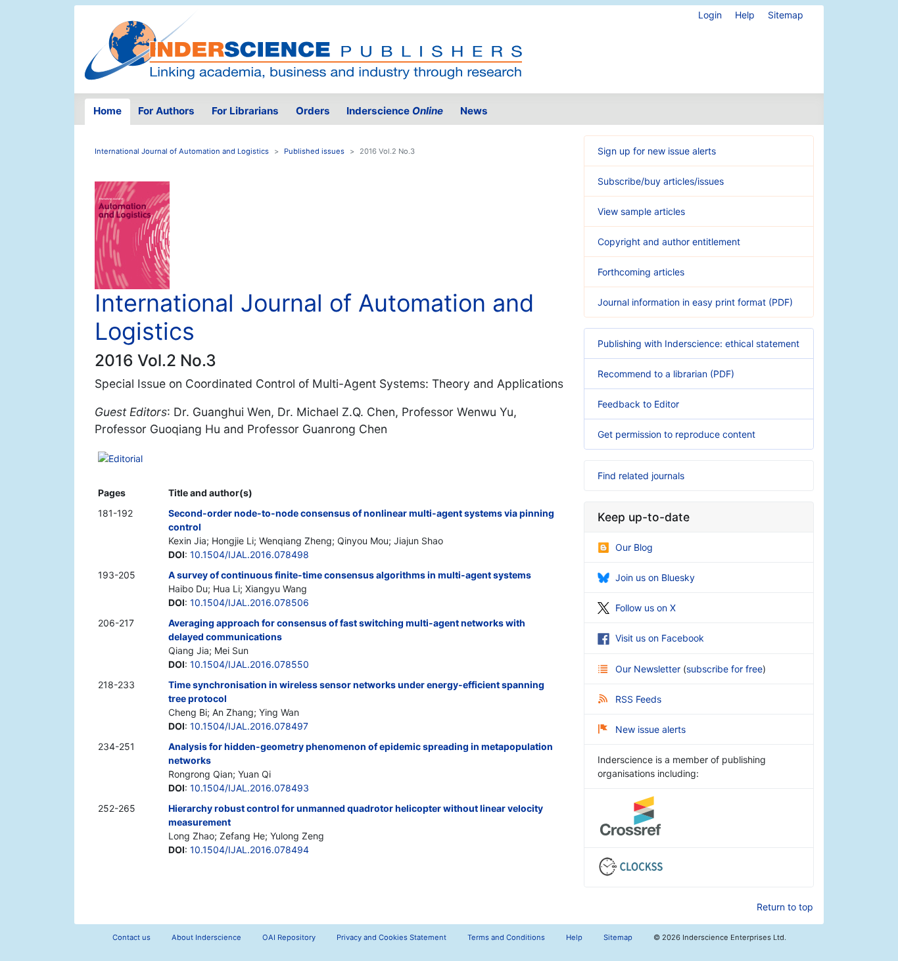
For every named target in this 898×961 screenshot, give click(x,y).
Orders (313, 111)
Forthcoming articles (641, 271)
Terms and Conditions (506, 937)
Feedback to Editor (638, 404)
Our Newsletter (649, 668)
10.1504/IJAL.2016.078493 (249, 787)
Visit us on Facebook (659, 638)
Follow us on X (645, 607)
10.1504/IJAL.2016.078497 (249, 726)
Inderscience (394, 111)
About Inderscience (206, 937)
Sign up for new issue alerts (657, 150)
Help (745, 14)
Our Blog (634, 547)
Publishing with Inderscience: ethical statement (698, 343)
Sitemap (785, 14)
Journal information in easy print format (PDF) (695, 302)
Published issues (314, 151)
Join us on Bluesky (655, 577)
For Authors (166, 111)
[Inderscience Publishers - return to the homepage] (303, 44)
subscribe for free (724, 668)
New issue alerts (650, 729)
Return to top (785, 906)
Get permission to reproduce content (676, 434)
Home (107, 111)
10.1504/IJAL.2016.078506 (249, 602)
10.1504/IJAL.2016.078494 (249, 849)
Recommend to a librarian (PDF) (666, 373)
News (474, 111)
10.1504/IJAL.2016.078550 (249, 664)
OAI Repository (289, 937)
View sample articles (641, 211)
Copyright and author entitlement (669, 241)
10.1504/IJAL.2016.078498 (249, 554)
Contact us (131, 937)
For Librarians (245, 111)
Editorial (125, 458)
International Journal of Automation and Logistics (182, 151)
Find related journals (641, 475)
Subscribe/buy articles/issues (661, 181)
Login (710, 14)
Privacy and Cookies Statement (391, 937)
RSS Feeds (638, 699)
